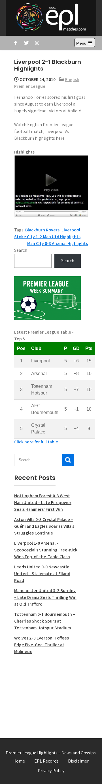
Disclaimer (78, 761)
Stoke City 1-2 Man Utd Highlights (47, 237)
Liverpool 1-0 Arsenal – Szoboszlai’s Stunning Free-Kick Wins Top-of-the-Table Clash (45, 550)
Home (19, 761)
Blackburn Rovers (42, 230)
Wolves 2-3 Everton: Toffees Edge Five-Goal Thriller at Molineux (41, 644)
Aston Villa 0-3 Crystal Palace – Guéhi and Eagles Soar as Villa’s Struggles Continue (44, 526)
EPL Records (46, 761)
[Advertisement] (47, 693)
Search (20, 250)
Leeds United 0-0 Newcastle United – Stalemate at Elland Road (42, 573)
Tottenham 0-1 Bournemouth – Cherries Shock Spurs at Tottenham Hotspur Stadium (44, 621)
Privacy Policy (51, 771)
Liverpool (70, 230)
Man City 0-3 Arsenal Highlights (57, 243)
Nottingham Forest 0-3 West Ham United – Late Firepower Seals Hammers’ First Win (42, 502)
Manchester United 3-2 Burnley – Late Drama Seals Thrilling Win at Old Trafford (45, 597)
